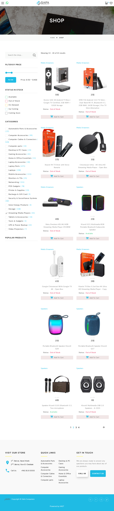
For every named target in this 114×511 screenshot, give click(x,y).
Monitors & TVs (16, 178)
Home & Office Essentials (20, 158)
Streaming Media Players (20, 213)
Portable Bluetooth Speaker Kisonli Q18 (57, 347)
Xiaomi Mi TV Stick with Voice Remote (57, 166)
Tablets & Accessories (18, 217)
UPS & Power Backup (18, 225)
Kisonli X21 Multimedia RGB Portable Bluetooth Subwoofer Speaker (92, 227)
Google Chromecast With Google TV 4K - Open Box (57, 288)
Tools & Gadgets (16, 221)
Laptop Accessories (17, 162)
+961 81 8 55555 (28, 471)
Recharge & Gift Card (18, 194)
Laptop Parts (14, 166)
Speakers (79, 187)
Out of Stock (14, 101)
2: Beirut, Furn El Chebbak (22, 464)
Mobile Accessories (17, 174)
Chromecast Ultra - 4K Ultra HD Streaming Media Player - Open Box (92, 166)
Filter (10, 80)
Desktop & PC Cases (18, 150)
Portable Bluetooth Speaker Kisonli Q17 (92, 347)
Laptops (12, 170)
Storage (12, 209)
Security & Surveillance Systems (23, 198)
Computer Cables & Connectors (22, 139)
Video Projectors (16, 229)
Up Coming (13, 109)
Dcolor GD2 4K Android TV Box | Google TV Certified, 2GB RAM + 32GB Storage (57, 102)
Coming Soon (14, 113)
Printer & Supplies (17, 190)
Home (52, 37)
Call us (82, 473)
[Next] (103, 427)
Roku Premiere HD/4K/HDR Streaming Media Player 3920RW (57, 226)
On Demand (14, 105)
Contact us (98, 473)
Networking (14, 182)
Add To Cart (58, 117)
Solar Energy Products (18, 205)
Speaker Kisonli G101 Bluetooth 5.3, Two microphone (57, 407)
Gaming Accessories (17, 154)
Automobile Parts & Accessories (23, 129)
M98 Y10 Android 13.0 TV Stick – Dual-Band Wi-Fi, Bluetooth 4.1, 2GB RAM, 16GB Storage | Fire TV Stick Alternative (93, 104)
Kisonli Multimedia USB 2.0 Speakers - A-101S (92, 407)
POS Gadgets (14, 186)
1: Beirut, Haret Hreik (20, 461)
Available (13, 97)
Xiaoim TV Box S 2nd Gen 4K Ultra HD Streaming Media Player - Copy (92, 288)
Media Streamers (47, 63)
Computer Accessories (18, 135)
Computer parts (15, 146)
